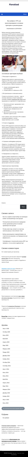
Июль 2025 (6, 335)
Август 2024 (6, 369)
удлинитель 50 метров (14, 306)
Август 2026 (6, 328)
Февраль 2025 (6, 349)
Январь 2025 (6, 352)
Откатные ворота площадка (9, 425)
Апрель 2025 (6, 342)
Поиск (4, 203)
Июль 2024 (6, 372)
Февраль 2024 (6, 389)
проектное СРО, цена (17, 99)
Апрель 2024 (6, 382)
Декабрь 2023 (6, 393)
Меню (25, 14)
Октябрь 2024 (6, 362)
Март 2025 (5, 345)
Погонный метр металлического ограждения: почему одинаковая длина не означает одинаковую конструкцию (14, 223)
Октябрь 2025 (6, 332)
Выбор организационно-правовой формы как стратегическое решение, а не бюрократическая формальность (15, 236)
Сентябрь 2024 (7, 366)
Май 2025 (5, 338)
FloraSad (14, 4)
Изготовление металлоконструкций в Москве (13, 408)
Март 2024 (5, 386)
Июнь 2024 (5, 376)
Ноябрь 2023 (6, 396)
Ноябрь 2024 (6, 359)
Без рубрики (6, 418)
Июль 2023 (5, 403)
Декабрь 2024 (6, 355)
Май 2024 (5, 379)
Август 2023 (6, 399)
